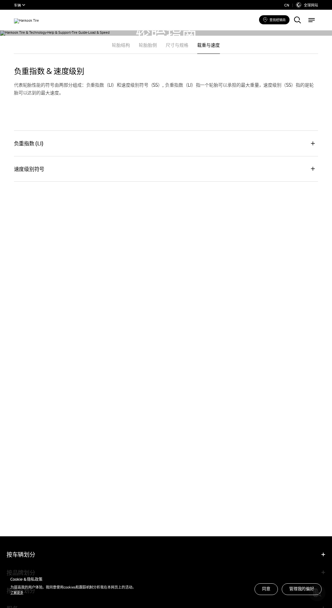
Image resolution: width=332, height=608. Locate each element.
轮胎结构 (121, 45)
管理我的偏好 (301, 588)
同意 (266, 588)
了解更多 (16, 592)
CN (286, 5)
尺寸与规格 (177, 45)
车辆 (17, 4)
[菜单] (311, 20)
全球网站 (311, 4)
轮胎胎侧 (148, 45)
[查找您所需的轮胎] (297, 20)
